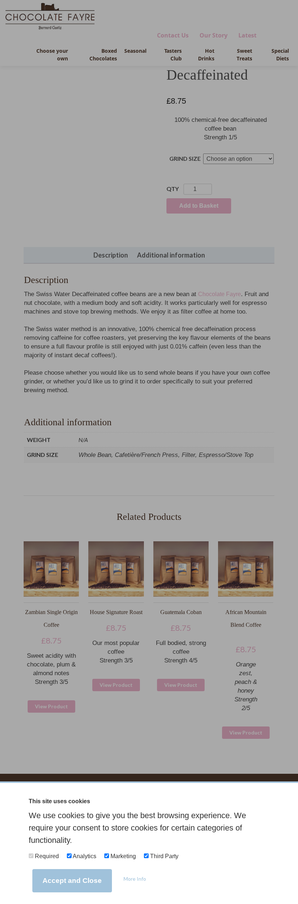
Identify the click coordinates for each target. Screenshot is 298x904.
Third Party (163, 856)
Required (46, 856)
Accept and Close (72, 880)
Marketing (122, 856)
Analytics (84, 856)
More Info (135, 879)
